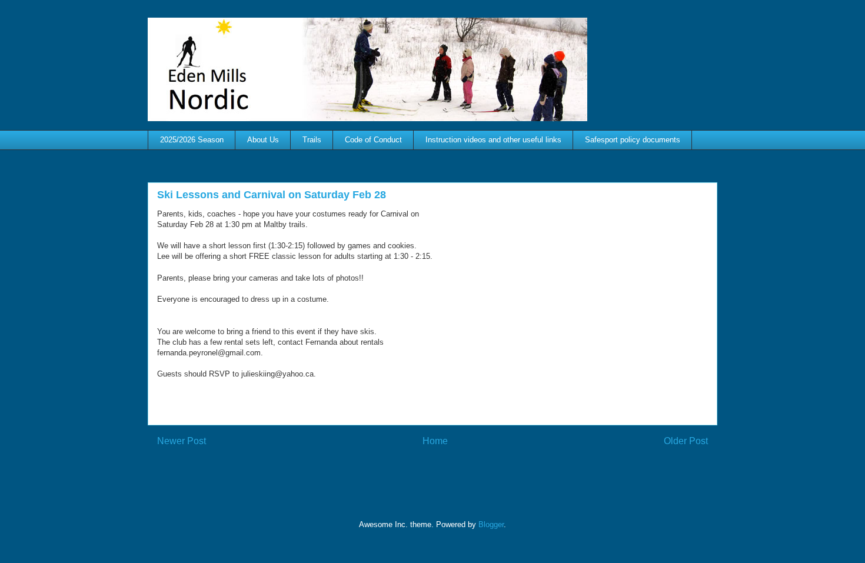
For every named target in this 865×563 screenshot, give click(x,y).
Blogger (491, 524)
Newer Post (181, 441)
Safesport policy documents (632, 139)
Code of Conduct (373, 139)
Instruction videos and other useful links (493, 139)
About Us (263, 139)
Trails (311, 139)
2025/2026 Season (192, 139)
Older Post (686, 441)
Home (435, 441)
